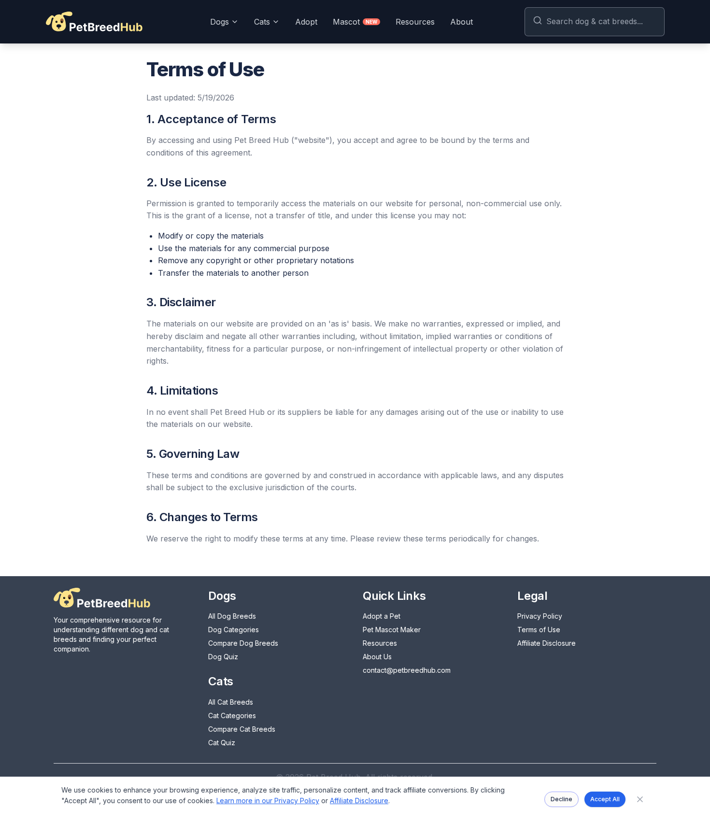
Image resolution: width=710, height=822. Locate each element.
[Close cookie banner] (640, 799)
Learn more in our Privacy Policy (267, 800)
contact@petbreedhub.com (407, 670)
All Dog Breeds (232, 616)
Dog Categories (233, 629)
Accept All (605, 799)
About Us (377, 656)
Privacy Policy (539, 616)
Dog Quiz (223, 656)
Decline (561, 799)
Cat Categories (232, 715)
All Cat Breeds (230, 702)
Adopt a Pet (381, 616)
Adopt (306, 22)
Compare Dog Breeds (243, 643)
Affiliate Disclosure (546, 643)
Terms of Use (538, 629)
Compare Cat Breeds (241, 729)
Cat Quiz (221, 742)
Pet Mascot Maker (392, 629)
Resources (415, 22)
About (461, 22)
